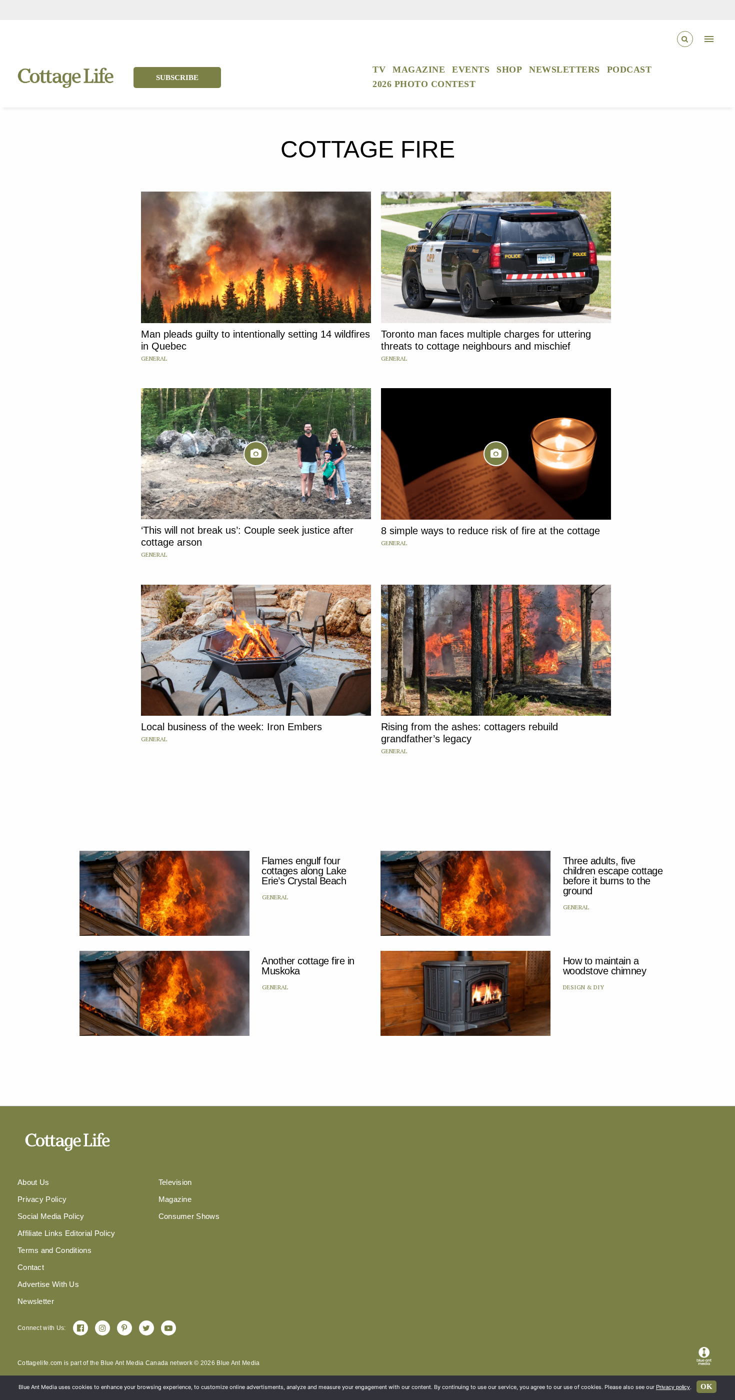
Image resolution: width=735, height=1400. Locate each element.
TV (379, 70)
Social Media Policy (51, 1216)
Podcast (629, 70)
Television (175, 1182)
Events (471, 70)
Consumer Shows (189, 1216)
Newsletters (564, 70)
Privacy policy (673, 1387)
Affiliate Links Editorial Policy (67, 1233)
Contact (31, 1267)
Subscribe (177, 78)
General (154, 358)
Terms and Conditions (55, 1250)
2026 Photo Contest (424, 84)
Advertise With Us (48, 1284)
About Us (33, 1182)
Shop (509, 70)
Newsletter (36, 1301)
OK (706, 1386)
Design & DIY (583, 987)
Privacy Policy (42, 1199)
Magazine (418, 70)
